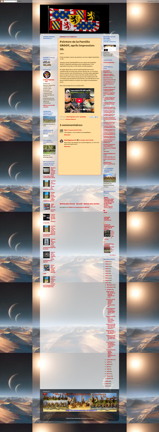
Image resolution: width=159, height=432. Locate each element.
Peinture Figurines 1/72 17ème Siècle (109, 93)
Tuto (104, 151)
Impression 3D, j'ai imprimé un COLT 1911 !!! (110, 338)
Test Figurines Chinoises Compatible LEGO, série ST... (110, 311)
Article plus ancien (91, 203)
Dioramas (106, 78)
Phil (65, 130)
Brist (105, 212)
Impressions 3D (108, 80)
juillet (109, 364)
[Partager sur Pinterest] (97, 117)
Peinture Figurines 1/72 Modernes (109, 123)
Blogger (90, 418)
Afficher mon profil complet (49, 106)
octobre (109, 289)
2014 (107, 386)
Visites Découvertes (109, 159)
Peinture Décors (108, 87)
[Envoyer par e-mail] (90, 117)
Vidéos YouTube (108, 157)
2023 (106, 268)
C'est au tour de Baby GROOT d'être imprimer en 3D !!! (111, 353)
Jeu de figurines (108, 82)
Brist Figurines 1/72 (70, 140)
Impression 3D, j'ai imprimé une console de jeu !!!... (110, 326)
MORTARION (107, 220)
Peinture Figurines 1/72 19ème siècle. (109, 103)
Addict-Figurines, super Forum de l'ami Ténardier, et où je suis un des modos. (109, 201)
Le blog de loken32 (107, 217)
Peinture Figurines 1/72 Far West (109, 114)
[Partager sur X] (94, 117)
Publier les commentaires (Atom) (78, 207)
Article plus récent (67, 203)
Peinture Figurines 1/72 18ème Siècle (109, 98)
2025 (106, 264)
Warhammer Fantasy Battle (108, 163)
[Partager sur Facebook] (95, 117)
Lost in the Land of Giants (109, 244)
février (109, 376)
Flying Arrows (112, 249)
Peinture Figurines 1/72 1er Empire (109, 108)
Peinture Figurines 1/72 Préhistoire (109, 130)
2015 (106, 383)
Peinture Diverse (71, 119)
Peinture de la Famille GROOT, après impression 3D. (110, 303)
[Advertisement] (79, 188)
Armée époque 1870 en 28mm (108, 207)
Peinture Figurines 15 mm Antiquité (109, 133)
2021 (106, 273)
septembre (110, 359)
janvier (109, 378)
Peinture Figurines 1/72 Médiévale (109, 126)
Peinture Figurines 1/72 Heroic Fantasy (109, 118)
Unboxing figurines (109, 153)
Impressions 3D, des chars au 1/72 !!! (111, 332)
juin (108, 366)
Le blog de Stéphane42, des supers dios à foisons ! (109, 227)
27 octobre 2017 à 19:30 (74, 130)
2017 (106, 283)
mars (108, 373)
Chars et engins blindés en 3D (108, 74)
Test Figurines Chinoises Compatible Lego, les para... (110, 344)
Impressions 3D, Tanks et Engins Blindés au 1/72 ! (110, 294)
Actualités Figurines (106, 71)
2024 (107, 266)
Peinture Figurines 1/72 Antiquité (109, 111)
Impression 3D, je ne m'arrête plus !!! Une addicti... (110, 319)
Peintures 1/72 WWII (109, 148)
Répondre (67, 135)
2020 (107, 276)
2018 (106, 280)
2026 (106, 261)
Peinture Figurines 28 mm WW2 (109, 145)
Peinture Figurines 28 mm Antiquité (109, 136)
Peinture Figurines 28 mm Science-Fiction (109, 141)
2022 (106, 271)
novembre (110, 287)
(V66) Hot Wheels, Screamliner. (53, 207)
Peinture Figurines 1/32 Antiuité (109, 90)
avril (108, 371)
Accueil (79, 203)
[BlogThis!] (92, 117)
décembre (110, 285)
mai (108, 369)
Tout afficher (112, 255)
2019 (107, 278)
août (108, 362)
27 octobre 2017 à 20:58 (86, 140)
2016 (106, 381)
